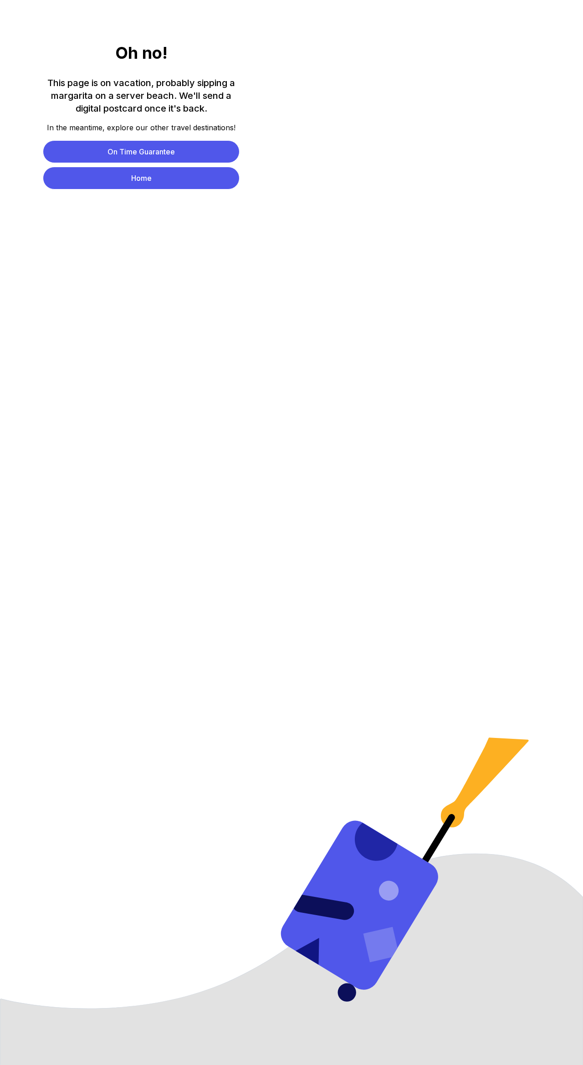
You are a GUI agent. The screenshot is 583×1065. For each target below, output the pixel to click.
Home (141, 178)
